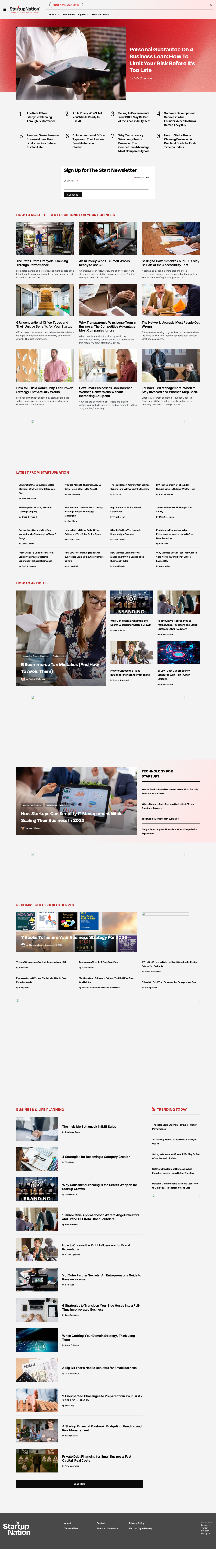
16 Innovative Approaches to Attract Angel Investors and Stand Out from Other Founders (177, 624)
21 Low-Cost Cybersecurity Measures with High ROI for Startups (173, 674)
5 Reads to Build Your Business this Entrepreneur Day (169, 982)
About (67, 1523)
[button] (4, 9)
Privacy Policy (136, 1523)
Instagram (205, 1533)
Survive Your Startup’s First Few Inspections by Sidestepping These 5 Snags (37, 534)
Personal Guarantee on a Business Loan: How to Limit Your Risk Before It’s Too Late (162, 59)
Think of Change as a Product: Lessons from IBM (41, 962)
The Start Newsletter (108, 1528)
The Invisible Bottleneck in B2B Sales (160, 818)
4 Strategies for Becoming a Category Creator (96, 1157)
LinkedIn (205, 1531)
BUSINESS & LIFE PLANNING (40, 1109)
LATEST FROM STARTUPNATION (42, 472)
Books (25, 929)
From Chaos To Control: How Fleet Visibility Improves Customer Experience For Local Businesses (36, 556)
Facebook (205, 1525)
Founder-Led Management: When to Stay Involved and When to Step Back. (170, 390)
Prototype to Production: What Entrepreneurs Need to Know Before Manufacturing (174, 534)
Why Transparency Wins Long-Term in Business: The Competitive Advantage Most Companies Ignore (107, 326)
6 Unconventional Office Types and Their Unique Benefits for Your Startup (44, 324)
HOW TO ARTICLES (32, 583)
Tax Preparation (59, 656)
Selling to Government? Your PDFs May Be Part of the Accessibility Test (170, 263)
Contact (101, 1523)
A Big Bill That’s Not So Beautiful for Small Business (99, 1368)
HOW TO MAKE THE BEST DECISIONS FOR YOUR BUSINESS (65, 214)
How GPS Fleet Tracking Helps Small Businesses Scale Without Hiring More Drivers (84, 556)
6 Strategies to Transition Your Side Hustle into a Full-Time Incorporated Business (101, 1307)
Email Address (71, 181)
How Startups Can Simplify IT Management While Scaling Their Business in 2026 (127, 556)
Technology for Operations (57, 805)
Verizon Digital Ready (140, 1528)
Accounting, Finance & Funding (35, 656)
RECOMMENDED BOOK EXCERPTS (45, 905)
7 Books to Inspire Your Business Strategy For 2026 (74, 937)
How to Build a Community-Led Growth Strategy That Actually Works (44, 390)
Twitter (204, 1528)
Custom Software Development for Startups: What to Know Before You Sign (37, 488)
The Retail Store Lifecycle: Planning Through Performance (42, 263)
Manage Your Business (32, 805)
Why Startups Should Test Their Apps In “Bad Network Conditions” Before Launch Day (176, 556)
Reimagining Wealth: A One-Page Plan (98, 962)
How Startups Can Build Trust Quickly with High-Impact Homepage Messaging (83, 511)
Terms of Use (71, 1528)
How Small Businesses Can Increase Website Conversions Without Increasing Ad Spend (105, 392)
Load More (79, 1483)
